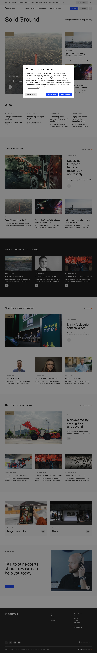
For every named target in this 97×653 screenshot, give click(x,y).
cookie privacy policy (33, 88)
